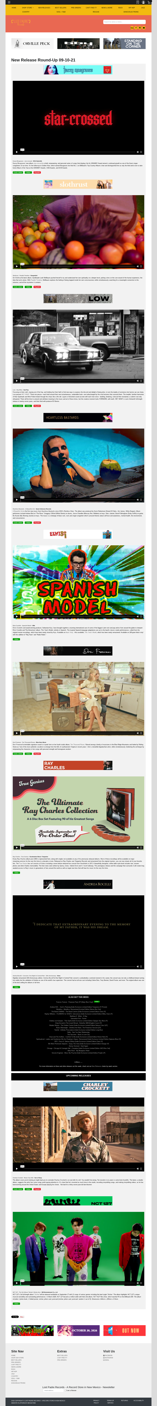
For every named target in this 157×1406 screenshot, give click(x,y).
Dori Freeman (17, 736)
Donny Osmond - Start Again (78, 1037)
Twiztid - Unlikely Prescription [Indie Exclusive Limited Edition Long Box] (78, 1021)
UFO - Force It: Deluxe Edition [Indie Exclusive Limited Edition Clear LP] (78, 1033)
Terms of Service (110, 1385)
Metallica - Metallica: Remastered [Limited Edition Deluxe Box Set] (78, 1001)
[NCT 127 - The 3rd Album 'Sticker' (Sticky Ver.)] (78, 1193)
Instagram (109, 1341)
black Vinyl (69, 624)
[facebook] (136, 28)
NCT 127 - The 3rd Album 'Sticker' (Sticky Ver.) (26, 1283)
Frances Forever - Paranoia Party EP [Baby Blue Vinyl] (74, 993)
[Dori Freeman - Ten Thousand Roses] (78, 643)
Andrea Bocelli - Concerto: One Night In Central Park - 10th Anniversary (34, 967)
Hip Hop (132, 8)
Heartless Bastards (48, 502)
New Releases (44, 8)
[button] (27, 8)
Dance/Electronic (131, 12)
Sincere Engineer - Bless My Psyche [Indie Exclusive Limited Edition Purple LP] (78, 1044)
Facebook (108, 1338)
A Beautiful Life (18, 502)
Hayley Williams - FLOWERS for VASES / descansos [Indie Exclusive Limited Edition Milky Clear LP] (79, 1005)
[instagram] (140, 28)
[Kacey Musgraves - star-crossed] (78, 62)
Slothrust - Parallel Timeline (21, 267)
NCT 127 (16, 1286)
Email (107, 1343)
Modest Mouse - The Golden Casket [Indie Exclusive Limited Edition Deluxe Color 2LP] (78, 1017)
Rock (120, 8)
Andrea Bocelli (48, 969)
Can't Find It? (91, 8)
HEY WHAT (25, 386)
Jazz (143, 8)
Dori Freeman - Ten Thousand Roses (24, 733)
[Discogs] (132, 28)
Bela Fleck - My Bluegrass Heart (78, 1042)
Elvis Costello (18, 619)
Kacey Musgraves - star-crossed (22, 152)
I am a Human (71, 1373)
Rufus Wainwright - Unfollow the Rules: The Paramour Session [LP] (78, 1019)
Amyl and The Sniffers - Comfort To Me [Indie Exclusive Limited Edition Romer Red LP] (78, 1028)
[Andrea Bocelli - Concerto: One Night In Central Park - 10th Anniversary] (78, 876)
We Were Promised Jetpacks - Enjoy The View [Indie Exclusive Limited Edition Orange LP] (78, 1035)
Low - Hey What (17, 381)
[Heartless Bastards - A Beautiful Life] (78, 409)
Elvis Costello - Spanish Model (22, 617)
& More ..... (78, 1053)
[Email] (144, 28)
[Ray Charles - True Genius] (78, 757)
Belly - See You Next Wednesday (78, 1024)
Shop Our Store (17, 1341)
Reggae (96, 12)
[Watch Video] (97, 993)
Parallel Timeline (36, 271)
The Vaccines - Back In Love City (78, 1026)
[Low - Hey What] (78, 290)
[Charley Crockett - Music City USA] (78, 1078)
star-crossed (38, 155)
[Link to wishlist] (137, 3)
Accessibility (139, 1383)
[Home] (20, 23)
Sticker (36, 1286)
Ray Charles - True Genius (21, 848)
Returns (124, 1383)
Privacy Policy (96, 1385)
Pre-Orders (76, 8)
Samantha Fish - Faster (78, 1010)
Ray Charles (21, 850)
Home (13, 1338)
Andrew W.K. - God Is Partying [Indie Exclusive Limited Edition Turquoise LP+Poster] (78, 998)
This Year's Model (91, 624)
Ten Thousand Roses (77, 736)
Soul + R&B (61, 12)
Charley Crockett (60, 1171)
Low (14, 386)
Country (26, 12)
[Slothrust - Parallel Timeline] (78, 176)
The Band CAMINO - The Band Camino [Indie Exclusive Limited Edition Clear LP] (78, 1003)
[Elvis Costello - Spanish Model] (78, 526)
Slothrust (18, 269)
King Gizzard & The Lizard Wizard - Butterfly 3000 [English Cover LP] (78, 1014)
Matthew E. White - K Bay (78, 1007)
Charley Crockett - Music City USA (23, 1169)
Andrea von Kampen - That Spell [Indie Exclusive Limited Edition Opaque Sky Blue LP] (78, 1012)
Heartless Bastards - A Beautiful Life (24, 500)
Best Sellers (60, 8)
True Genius (23, 855)
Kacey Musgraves (19, 155)
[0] (149, 3)
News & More (106, 8)
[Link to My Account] (143, 3)
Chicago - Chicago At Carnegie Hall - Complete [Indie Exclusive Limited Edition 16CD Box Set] (78, 1040)
